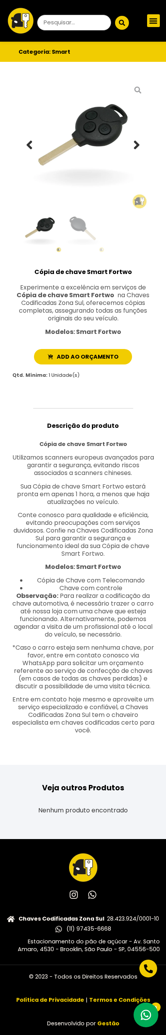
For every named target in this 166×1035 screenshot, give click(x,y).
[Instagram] (73, 894)
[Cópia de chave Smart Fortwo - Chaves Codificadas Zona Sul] (83, 144)
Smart (61, 52)
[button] (153, 20)
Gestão (108, 1023)
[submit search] (122, 23)
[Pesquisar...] (74, 23)
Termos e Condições (119, 1000)
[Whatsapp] (92, 894)
